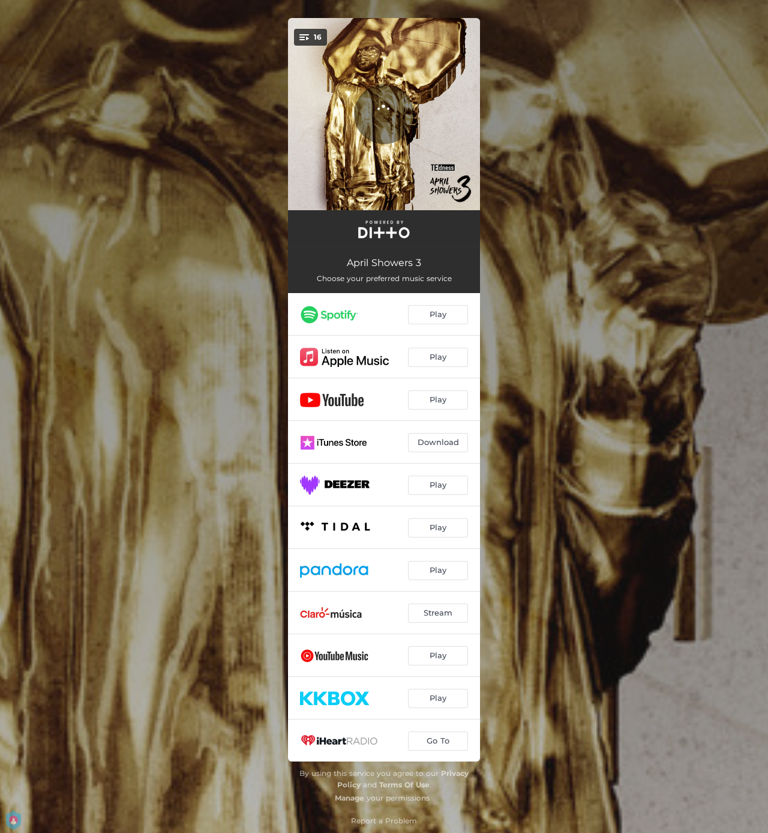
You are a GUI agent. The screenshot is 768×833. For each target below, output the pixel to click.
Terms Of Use (404, 784)
